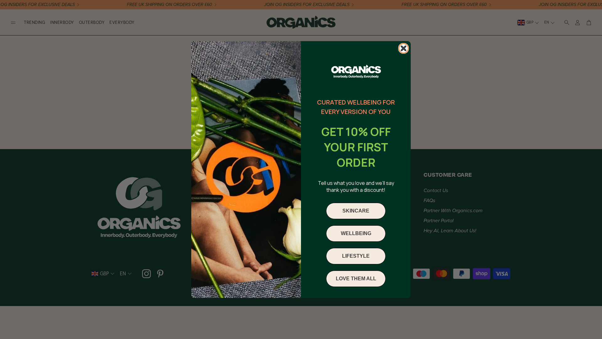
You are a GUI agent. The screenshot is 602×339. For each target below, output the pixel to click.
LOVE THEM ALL (356, 278)
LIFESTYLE (356, 256)
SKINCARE (355, 210)
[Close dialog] (403, 48)
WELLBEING (356, 233)
